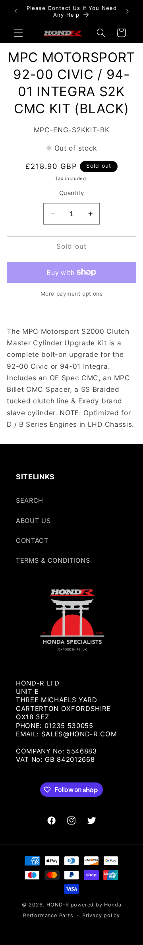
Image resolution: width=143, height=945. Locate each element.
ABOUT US (33, 521)
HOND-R (57, 905)
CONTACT (32, 540)
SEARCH (29, 500)
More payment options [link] (72, 293)
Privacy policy (101, 915)
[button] (18, 33)
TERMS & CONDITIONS (53, 560)
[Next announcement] (127, 11)
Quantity (71, 193)
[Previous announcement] (15, 11)
